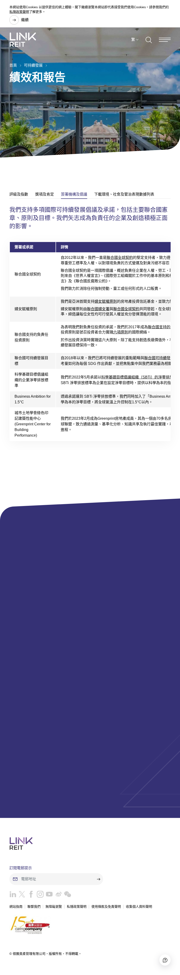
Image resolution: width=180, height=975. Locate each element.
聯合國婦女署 (98, 309)
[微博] (57, 895)
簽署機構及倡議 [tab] (74, 194)
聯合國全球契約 (120, 258)
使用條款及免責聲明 (106, 906)
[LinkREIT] (90, 843)
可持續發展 (33, 65)
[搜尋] (149, 39)
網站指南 (15, 906)
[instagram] (39, 895)
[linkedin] (12, 895)
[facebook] (29, 895)
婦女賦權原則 (105, 301)
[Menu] (165, 40)
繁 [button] (133, 39)
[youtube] (48, 895)
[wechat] (66, 895)
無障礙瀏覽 (53, 906)
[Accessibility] (165, 960)
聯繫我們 (34, 906)
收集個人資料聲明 (139, 906)
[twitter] (20, 895)
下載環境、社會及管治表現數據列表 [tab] (124, 194)
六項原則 (120, 332)
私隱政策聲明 (19, 12)
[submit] (98, 879)
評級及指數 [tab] (18, 194)
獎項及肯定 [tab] (44, 194)
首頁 (13, 65)
